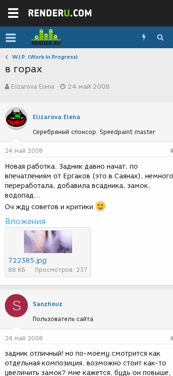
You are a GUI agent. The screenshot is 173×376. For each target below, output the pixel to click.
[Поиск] (160, 37)
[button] (11, 37)
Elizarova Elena (32, 86)
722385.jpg (27, 260)
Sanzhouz (47, 304)
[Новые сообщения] (144, 37)
